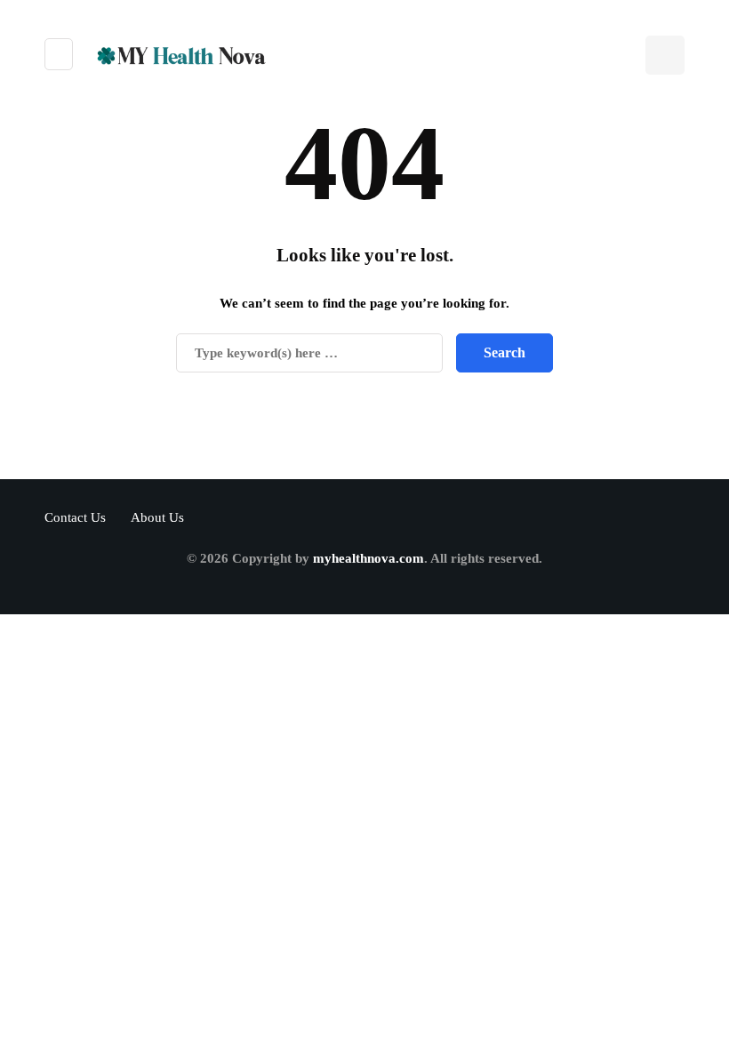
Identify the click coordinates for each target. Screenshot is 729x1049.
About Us (157, 517)
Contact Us (75, 517)
